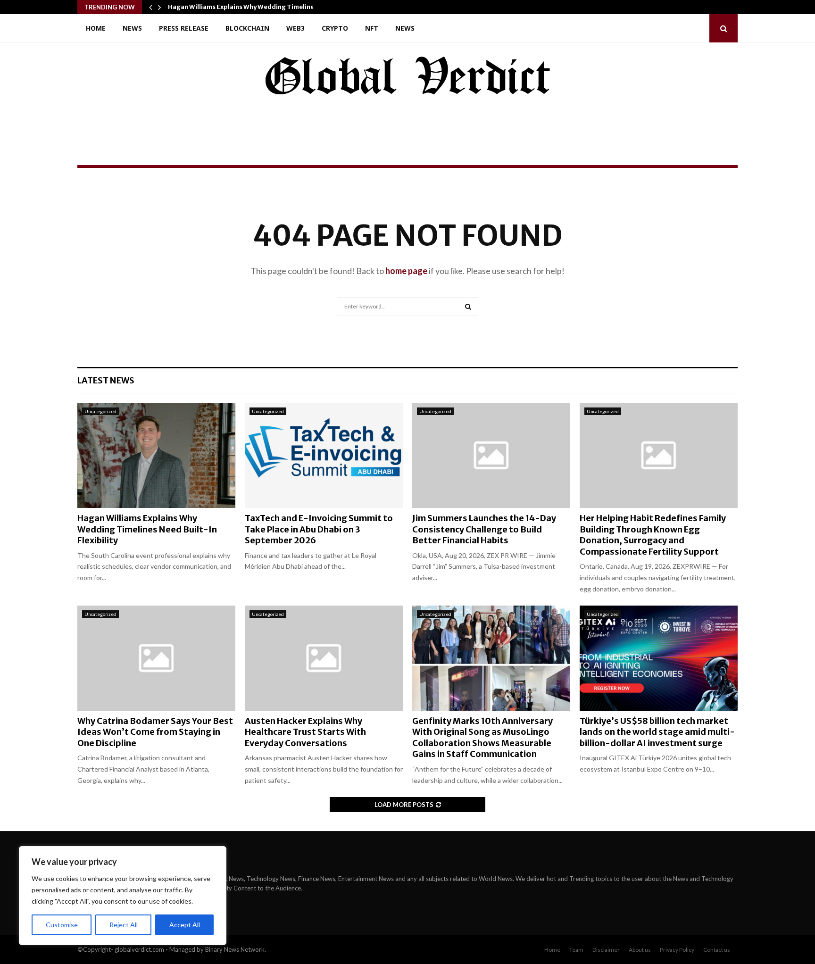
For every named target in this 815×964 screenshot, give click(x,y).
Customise (62, 925)
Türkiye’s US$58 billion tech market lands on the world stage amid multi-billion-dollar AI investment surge (657, 731)
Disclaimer (606, 949)
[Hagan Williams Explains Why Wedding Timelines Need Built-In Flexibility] (156, 455)
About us (640, 949)
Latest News (105, 380)
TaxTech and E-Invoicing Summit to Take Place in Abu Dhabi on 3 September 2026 (319, 529)
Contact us (716, 949)
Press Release (183, 28)
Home (96, 28)
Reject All (123, 925)
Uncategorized (100, 411)
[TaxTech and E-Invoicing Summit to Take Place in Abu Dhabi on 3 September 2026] (324, 455)
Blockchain (247, 28)
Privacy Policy (677, 949)
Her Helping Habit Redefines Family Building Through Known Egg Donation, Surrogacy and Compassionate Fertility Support (653, 535)
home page (406, 271)
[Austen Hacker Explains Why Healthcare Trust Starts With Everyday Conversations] (324, 658)
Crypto (335, 28)
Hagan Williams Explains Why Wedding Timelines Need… (254, 7)
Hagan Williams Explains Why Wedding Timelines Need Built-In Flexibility (147, 529)
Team (576, 949)
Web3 (295, 28)
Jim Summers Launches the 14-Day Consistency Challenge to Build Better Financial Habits (484, 529)
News (132, 28)
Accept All (184, 925)
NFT (371, 28)
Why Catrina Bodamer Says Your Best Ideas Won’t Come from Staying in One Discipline (155, 731)
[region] (122, 895)
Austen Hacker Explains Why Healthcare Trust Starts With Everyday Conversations (305, 731)
